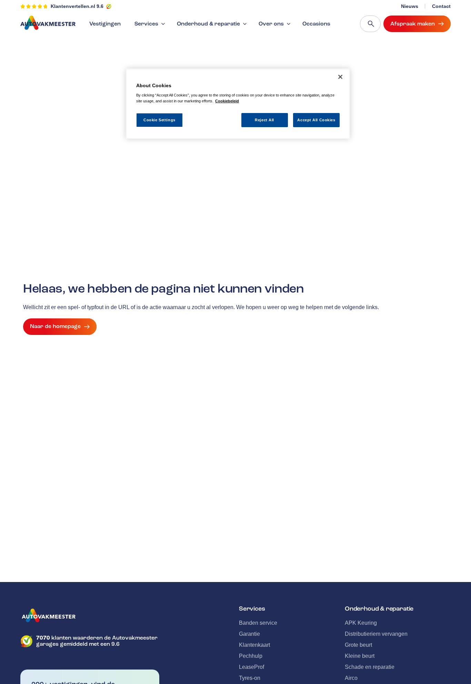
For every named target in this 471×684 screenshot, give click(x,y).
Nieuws (409, 6)
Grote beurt (358, 645)
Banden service (258, 623)
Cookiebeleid (227, 101)
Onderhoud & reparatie (208, 23)
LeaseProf (251, 667)
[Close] (340, 76)
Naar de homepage (55, 326)
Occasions (316, 23)
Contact (441, 6)
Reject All (264, 120)
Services (146, 23)
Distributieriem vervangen (376, 634)
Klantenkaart (254, 645)
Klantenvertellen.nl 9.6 (77, 6)
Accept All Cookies (316, 120)
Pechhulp (250, 656)
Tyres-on (249, 678)
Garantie (249, 634)
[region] (238, 104)
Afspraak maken (412, 23)
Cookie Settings (159, 120)
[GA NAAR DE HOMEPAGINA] (89, 615)
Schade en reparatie (369, 667)
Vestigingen (105, 23)
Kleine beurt (359, 656)
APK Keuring (361, 623)
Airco (351, 678)
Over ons (271, 23)
